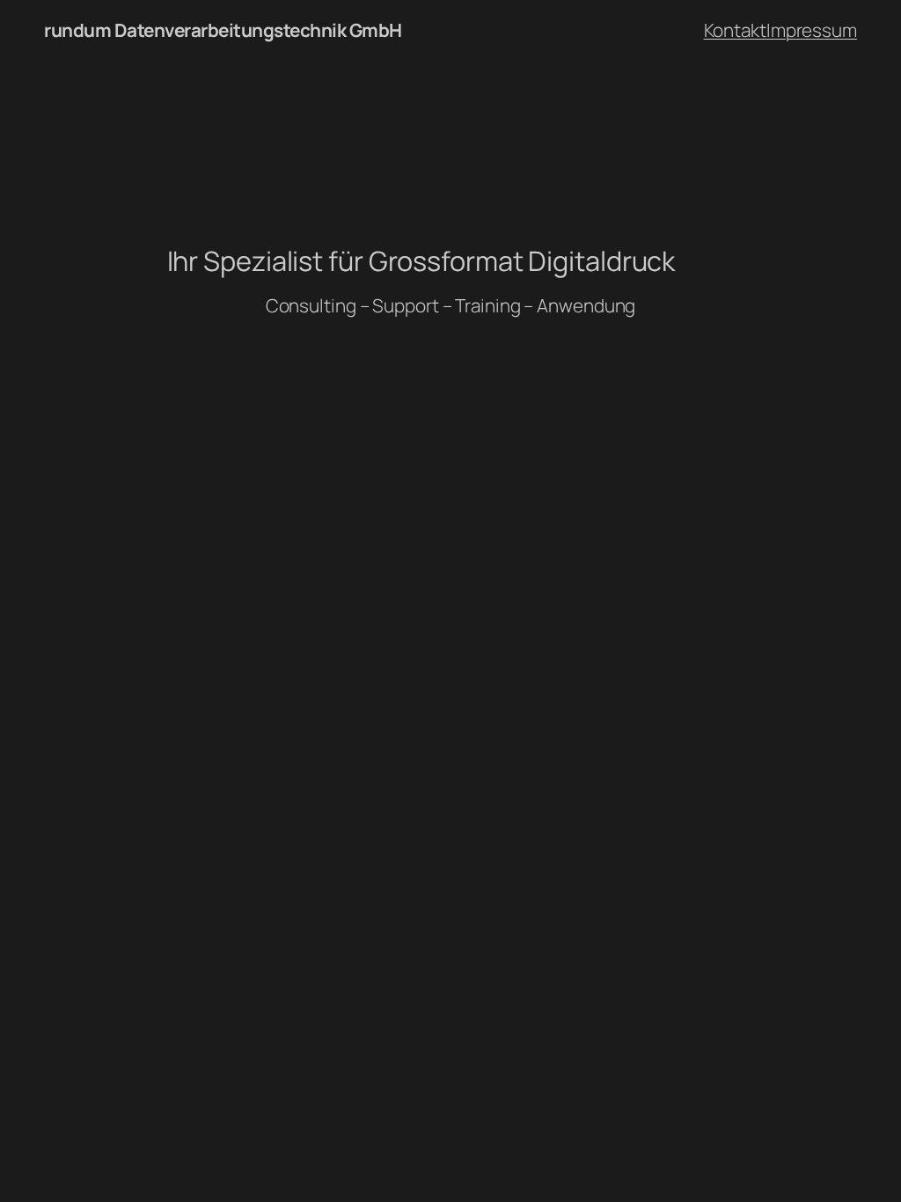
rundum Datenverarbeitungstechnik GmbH (223, 30)
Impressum (811, 30)
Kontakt (735, 30)
